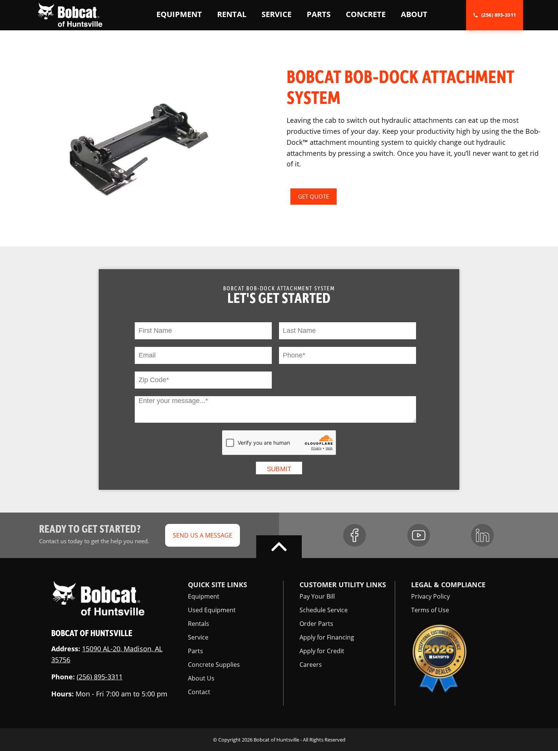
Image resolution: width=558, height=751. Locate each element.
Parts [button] (319, 14)
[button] (70, 14)
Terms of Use (430, 610)
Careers (310, 664)
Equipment (203, 596)
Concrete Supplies (214, 664)
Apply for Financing (326, 637)
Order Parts (316, 623)
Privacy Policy (430, 596)
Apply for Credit (321, 651)
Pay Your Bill (317, 596)
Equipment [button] (179, 14)
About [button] (414, 14)
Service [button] (277, 14)
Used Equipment (212, 610)
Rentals (198, 623)
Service (198, 637)
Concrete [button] (366, 14)
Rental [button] (231, 14)
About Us (201, 678)
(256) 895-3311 (100, 676)
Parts (195, 651)
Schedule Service (323, 610)
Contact (199, 692)
